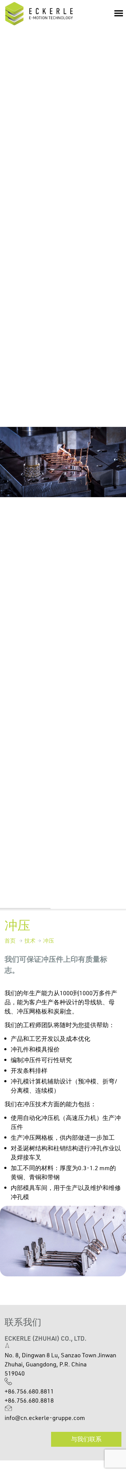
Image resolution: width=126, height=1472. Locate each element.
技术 (29, 940)
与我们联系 (86, 1439)
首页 (10, 940)
